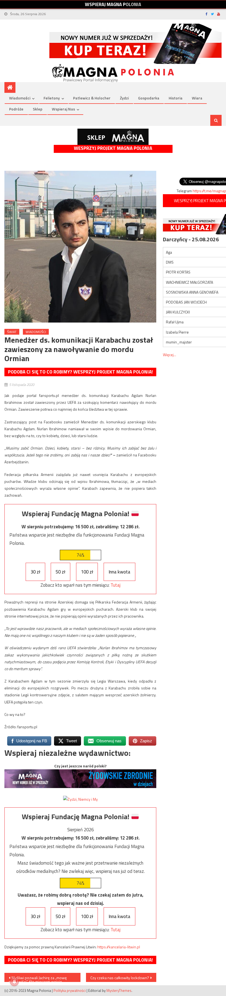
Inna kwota (119, 571)
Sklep (37, 109)
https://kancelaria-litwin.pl (118, 947)
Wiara (197, 98)
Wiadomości (19, 98)
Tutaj (115, 585)
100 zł (87, 571)
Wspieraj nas (63, 109)
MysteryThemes (118, 990)
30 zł (35, 571)
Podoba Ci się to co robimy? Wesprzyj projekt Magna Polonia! (80, 371)
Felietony (52, 98)
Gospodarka (148, 98)
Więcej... (169, 355)
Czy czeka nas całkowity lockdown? (119, 978)
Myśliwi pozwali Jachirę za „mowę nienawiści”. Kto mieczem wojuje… (38, 978)
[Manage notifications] (14, 981)
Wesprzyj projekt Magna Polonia (113, 148)
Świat (12, 331)
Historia (175, 98)
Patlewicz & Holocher (92, 98)
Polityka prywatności (69, 990)
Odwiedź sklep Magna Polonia (113, 137)
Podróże (16, 109)
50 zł (60, 571)
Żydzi (124, 98)
